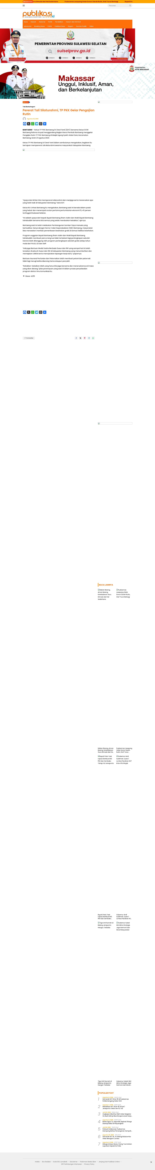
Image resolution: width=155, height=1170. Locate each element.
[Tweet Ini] (80, 338)
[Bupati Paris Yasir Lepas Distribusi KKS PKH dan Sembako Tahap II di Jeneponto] (106, 834)
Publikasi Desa (60, 26)
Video (91, 26)
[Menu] (24, 5)
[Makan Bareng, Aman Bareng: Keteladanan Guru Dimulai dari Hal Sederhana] (106, 667)
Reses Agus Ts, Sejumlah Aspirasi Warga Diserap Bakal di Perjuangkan (117, 1122)
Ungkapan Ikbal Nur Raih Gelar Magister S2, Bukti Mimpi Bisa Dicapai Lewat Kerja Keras (117, 1115)
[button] (130, 5)
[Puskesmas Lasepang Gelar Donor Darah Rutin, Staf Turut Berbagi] (124, 667)
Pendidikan (59, 22)
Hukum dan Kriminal (73, 22)
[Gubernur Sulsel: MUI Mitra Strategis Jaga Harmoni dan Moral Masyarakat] (124, 1000)
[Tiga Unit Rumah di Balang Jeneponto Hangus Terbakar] (106, 1000)
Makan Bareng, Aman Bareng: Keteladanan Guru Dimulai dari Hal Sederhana (105, 750)
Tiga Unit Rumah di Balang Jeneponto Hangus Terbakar (105, 1083)
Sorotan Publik (81, 26)
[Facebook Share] (76, 338)
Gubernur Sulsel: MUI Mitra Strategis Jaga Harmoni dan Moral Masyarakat (123, 1083)
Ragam (70, 26)
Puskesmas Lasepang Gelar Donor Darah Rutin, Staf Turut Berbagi (64, 2)
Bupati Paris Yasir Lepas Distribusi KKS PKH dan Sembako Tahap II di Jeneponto (106, 917)
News (26, 22)
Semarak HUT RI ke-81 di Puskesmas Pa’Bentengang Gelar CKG (116, 1100)
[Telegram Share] (88, 338)
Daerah (33, 22)
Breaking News (39, 26)
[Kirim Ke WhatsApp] (93, 338)
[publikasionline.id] (38, 14)
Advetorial (27, 26)
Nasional (42, 22)
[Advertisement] (59, 294)
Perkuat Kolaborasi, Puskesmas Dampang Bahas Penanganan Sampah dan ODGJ (117, 1130)
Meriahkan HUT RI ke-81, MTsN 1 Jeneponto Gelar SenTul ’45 (114, 1107)
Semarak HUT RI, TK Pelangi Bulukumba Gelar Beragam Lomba (117, 1137)
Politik (50, 22)
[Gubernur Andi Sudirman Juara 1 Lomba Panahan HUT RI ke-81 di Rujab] (124, 834)
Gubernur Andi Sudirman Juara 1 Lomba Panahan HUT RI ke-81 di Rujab (124, 917)
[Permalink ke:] (24, 119)
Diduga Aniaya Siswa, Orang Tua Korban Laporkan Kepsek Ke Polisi (117, 1145)
